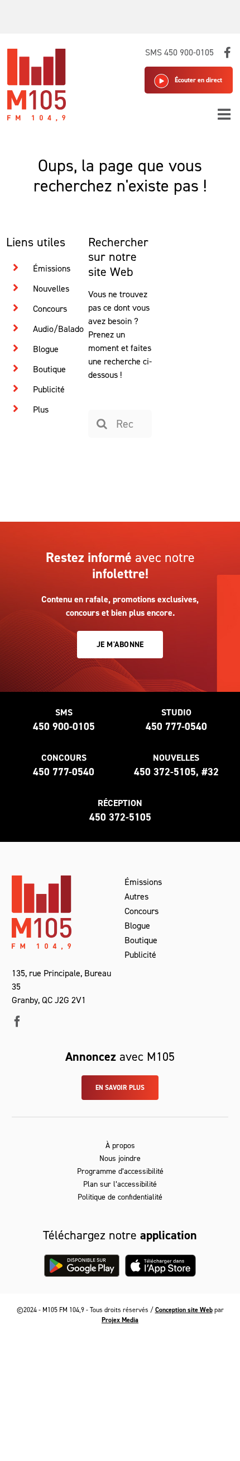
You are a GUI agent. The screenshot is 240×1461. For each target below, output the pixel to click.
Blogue (46, 349)
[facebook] (17, 1021)
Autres (136, 896)
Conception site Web (184, 1309)
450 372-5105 (120, 817)
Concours (50, 309)
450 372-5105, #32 (176, 772)
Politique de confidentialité (120, 1197)
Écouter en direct (198, 80)
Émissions (51, 268)
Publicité (49, 389)
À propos (120, 1145)
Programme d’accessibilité (120, 1171)
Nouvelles (51, 288)
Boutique (49, 369)
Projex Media (120, 1319)
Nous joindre (120, 1158)
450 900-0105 (64, 726)
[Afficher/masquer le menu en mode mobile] (225, 113)
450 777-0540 (176, 726)
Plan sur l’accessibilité (120, 1184)
